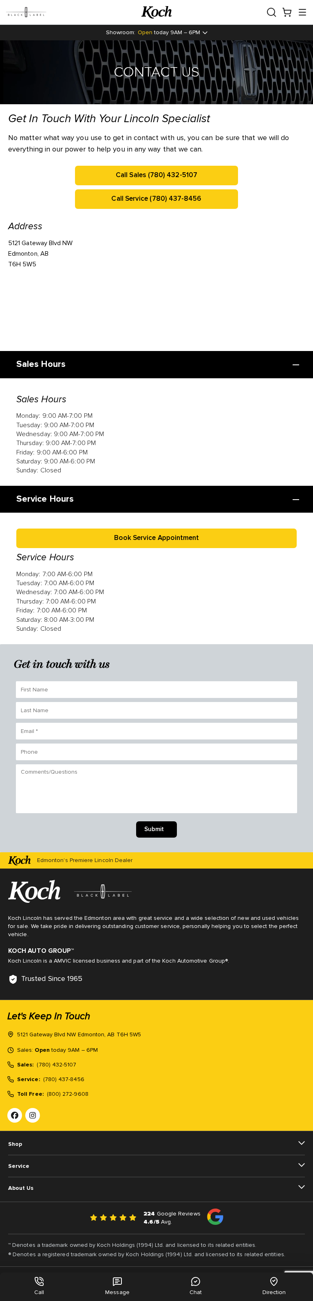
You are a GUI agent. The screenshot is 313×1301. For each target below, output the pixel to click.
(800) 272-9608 (67, 1094)
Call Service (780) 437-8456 (156, 198)
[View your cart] (287, 12)
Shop (15, 1144)
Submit (154, 829)
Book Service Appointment (156, 538)
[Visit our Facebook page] (14, 1115)
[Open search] (271, 12)
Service (18, 1166)
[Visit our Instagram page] (32, 1115)
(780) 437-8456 (63, 1079)
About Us (20, 1188)
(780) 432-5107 (56, 1065)
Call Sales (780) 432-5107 (156, 175)
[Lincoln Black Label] (73, 12)
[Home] (156, 12)
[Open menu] (302, 12)
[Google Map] (130, 310)
